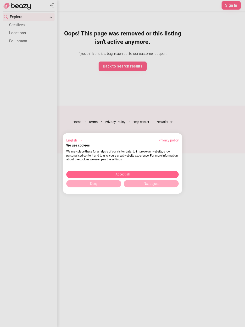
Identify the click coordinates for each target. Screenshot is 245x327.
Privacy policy (168, 140)
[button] (74, 140)
